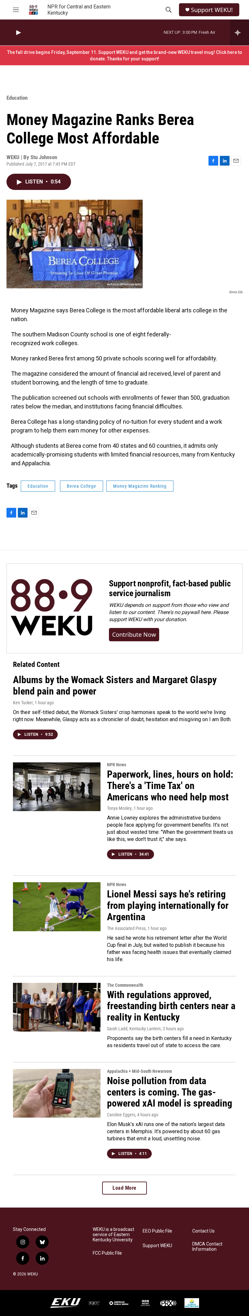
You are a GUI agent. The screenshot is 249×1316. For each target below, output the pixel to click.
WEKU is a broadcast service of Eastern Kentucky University (113, 1234)
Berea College (81, 486)
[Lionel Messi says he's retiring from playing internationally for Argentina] (57, 906)
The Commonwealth (125, 985)
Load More (124, 1188)
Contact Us (203, 1231)
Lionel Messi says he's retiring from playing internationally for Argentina (168, 905)
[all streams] (239, 32)
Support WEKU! (212, 9)
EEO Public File (157, 1231)
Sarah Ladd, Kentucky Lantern (134, 1028)
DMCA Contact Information (207, 1247)
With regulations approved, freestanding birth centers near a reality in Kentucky (171, 1006)
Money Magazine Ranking (140, 486)
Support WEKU (157, 1245)
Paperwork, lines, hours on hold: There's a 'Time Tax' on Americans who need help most (170, 786)
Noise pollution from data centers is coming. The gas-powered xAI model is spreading (169, 1092)
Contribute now (134, 634)
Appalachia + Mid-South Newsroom (139, 1071)
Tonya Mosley (119, 808)
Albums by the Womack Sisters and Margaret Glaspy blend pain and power (115, 685)
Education (17, 97)
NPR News (116, 764)
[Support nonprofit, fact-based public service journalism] (51, 608)
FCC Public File (107, 1253)
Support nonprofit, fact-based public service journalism (170, 588)
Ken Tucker (23, 702)
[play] (18, 32)
